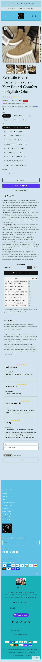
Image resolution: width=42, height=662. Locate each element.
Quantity (5, 169)
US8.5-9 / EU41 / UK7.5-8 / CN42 (15, 144)
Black (29, 116)
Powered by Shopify (24, 649)
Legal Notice (6, 511)
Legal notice (28, 655)
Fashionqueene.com (13, 649)
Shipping (12, 103)
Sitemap (5, 493)
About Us (5, 508)
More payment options (21, 190)
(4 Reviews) (17, 97)
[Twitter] (7, 552)
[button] (5, 16)
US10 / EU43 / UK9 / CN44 (13, 152)
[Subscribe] (31, 608)
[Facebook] (3, 552)
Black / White (18, 116)
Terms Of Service (8, 520)
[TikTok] (17, 552)
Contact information (18, 655)
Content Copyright (8, 502)
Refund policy (35, 649)
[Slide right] (39, 70)
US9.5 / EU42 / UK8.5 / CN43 (14, 148)
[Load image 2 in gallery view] (21, 69)
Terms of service (21, 652)
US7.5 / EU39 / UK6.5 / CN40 (14, 136)
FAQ (3, 499)
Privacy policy (7, 517)
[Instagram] (10, 552)
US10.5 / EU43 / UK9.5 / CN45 (14, 156)
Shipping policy (7, 514)
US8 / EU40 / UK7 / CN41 (13, 140)
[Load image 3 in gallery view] (31, 69)
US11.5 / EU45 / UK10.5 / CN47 (15, 165)
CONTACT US (7, 505)
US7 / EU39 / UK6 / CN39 (13, 131)
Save (21, 460)
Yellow (6, 116)
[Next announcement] (37, 4)
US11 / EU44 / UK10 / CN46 (13, 161)
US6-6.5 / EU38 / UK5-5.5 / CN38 (16, 127)
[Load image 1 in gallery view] (10, 69)
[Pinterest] (13, 552)
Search (4, 496)
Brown (6, 120)
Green (16, 120)
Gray (24, 120)
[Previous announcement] (4, 4)
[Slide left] (3, 70)
